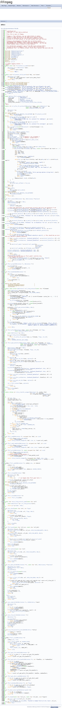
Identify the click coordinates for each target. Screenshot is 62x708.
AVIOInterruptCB (33, 108)
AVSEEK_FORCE (36, 469)
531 (2, 564)
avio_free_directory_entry (17, 611)
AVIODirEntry (31, 602)
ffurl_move (11, 527)
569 (2, 602)
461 (2, 495)
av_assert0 (11, 208)
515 (2, 549)
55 (2, 83)
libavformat (3, 21)
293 (2, 330)
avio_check (11, 508)
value (53, 209)
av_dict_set (17, 238)
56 (2, 84)
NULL (13, 79)
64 (2, 96)
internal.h (14, 57)
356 (2, 392)
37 (2, 65)
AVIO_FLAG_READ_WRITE (37, 530)
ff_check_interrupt (17, 404)
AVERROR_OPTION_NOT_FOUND (30, 163)
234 (2, 271)
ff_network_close (15, 194)
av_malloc (19, 666)
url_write (33, 122)
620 (2, 652)
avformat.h (14, 56)
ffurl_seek (28, 259)
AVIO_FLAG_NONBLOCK (24, 408)
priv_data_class (19, 144)
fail (14, 129)
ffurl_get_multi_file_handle (16, 659)
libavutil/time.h (16, 53)
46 (2, 74)
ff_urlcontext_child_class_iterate (32, 102)
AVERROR (16, 115)
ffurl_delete (11, 549)
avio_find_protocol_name (19, 501)
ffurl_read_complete (13, 443)
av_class (12, 131)
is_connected (13, 255)
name (50, 119)
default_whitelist (37, 227)
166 (2, 198)
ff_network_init (40, 114)
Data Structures (34, 5)
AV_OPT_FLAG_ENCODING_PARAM (49, 91)
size (33, 393)
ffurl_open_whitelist (14, 342)
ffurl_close (11, 495)
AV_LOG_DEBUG (20, 228)
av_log (12, 118)
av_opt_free (15, 487)
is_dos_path (13, 297)
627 (2, 659)
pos (31, 463)
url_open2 (19, 244)
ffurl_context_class (19, 96)
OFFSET (7, 87)
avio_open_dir (12, 564)
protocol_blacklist (22, 211)
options (21, 85)
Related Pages (11, 5)
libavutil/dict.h (16, 51)
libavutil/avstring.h (17, 51)
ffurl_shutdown (12, 683)
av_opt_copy (17, 353)
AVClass (11, 96)
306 (2, 342)
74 (2, 106)
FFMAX (23, 428)
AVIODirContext (20, 564)
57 (2, 85)
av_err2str (14, 701)
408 (2, 443)
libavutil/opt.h (15, 52)
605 (2, 637)
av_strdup (28, 230)
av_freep (19, 173)
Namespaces (26, 5)
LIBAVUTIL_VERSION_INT (26, 100)
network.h (14, 59)
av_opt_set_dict (18, 358)
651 (2, 683)
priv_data (15, 139)
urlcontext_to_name (22, 65)
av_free (10, 596)
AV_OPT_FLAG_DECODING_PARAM (13, 92)
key (19, 153)
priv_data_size (16, 138)
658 (2, 690)
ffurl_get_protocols (20, 307)
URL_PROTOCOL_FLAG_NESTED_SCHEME (29, 316)
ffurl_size (13, 637)
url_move (38, 539)
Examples (48, 5)
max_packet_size (14, 137)
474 (2, 508)
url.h (12, 61)
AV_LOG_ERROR (21, 118)
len (14, 398)
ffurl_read (11, 436)
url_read (32, 117)
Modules (19, 5)
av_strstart (18, 148)
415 (2, 450)
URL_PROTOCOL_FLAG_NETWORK (24, 114)
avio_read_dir (12, 602)
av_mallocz (14, 126)
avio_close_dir (12, 615)
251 (2, 288)
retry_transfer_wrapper (22, 392)
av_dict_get (20, 208)
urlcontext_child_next (19, 74)
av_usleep (17, 421)
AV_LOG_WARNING (22, 324)
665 (2, 696)
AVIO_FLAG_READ (20, 117)
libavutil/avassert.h (17, 54)
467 (2, 501)
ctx (18, 567)
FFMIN (18, 301)
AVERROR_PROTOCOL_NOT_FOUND (20, 339)
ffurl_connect (12, 198)
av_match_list (30, 213)
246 (2, 283)
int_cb (41, 108)
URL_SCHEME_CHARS (34, 292)
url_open (18, 248)
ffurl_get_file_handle (14, 652)
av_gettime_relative (33, 417)
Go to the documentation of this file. (9, 28)
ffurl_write (11, 450)
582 (2, 615)
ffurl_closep (11, 388)
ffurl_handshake (12, 271)
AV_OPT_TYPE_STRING (27, 87)
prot (11, 134)
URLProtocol (43, 106)
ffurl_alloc (11, 330)
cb (30, 690)
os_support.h (15, 55)
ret (18, 150)
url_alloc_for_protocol (18, 106)
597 (2, 629)
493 (2, 527)
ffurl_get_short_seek (14, 676)
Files (42, 5)
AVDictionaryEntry (13, 202)
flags (43, 107)
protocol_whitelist (22, 209)
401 (2, 436)
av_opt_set (26, 165)
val (23, 153)
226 (2, 264)
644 (2, 676)
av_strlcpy (13, 300)
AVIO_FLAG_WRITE (20, 122)
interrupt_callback (17, 183)
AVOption (15, 85)
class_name (11, 97)
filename (12, 132)
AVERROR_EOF (24, 423)
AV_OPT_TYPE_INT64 (18, 91)
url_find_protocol (30, 288)
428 (2, 463)
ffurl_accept (11, 264)
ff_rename (10, 696)
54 (2, 82)
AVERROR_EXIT (20, 405)
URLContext (11, 67)
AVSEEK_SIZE (25, 641)
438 (2, 473)
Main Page (4, 5)
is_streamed (13, 136)
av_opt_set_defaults (18, 147)
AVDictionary (29, 198)
